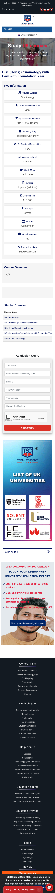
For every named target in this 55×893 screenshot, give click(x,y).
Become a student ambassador (28, 801)
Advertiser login (28, 850)
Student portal (27, 730)
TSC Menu (8, 29)
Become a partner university (27, 818)
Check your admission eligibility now (27, 623)
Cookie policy (27, 678)
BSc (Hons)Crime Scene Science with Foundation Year (29, 333)
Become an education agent (27, 793)
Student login (27, 854)
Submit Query (27, 428)
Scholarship (27, 758)
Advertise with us (27, 833)
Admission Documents (27, 766)
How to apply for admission (28, 762)
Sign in (4, 9)
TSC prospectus (27, 722)
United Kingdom (28, 35)
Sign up (11, 9)
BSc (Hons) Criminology (15, 339)
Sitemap (27, 694)
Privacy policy (28, 682)
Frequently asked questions (27, 769)
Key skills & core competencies (27, 822)
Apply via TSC (11, 552)
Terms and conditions (27, 670)
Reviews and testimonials (27, 710)
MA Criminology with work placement (21, 323)
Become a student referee (27, 797)
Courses (27, 754)
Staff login (27, 861)
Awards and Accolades (27, 829)
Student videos (27, 714)
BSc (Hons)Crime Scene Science (19, 328)
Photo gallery (27, 718)
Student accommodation (27, 773)
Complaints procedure (27, 690)
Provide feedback (27, 737)
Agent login (27, 857)
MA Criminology (12, 317)
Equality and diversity (27, 686)
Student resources (27, 734)
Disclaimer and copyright (27, 674)
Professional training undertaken (27, 825)
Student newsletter (27, 726)
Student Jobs (28, 777)
